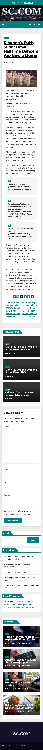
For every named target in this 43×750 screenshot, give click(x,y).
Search (6, 533)
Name (6, 469)
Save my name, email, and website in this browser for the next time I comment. (19, 512)
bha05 (2, 746)
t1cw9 (21, 746)
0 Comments (25, 643)
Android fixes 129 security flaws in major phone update (20, 662)
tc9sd (9, 746)
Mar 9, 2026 (11, 711)
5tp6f (17, 746)
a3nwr (13, 746)
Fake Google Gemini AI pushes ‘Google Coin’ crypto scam (19, 708)
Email (6, 482)
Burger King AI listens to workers (16, 572)
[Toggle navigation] (39, 24)
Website (7, 495)
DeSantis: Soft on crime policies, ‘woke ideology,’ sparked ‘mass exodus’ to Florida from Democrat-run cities (19, 605)
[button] (30, 24)
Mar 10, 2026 (12, 666)
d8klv (25, 746)
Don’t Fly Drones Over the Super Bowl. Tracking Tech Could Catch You (21, 349)
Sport (6, 38)
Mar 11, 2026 (11, 643)
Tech (7, 634)
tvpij (28, 746)
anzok (6, 746)
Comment (8, 426)
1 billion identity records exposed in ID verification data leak (20, 639)
